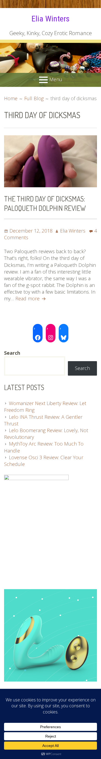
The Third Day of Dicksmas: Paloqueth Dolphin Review (45, 203)
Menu (55, 79)
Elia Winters (50, 18)
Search (82, 368)
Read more (31, 298)
